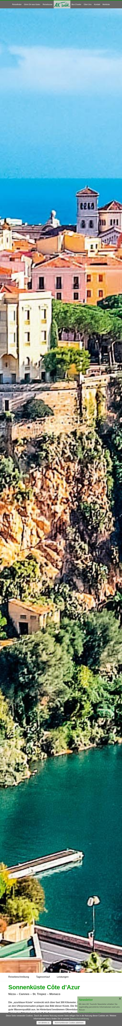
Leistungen (63, 977)
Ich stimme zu (43, 1023)
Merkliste (106, 4)
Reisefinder (17, 4)
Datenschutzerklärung (79, 1018)
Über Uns (88, 4)
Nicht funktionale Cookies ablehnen (69, 1023)
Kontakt (97, 4)
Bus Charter (76, 4)
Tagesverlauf (43, 977)
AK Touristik (62, 4)
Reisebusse (47, 4)
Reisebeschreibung (18, 977)
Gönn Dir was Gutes (32, 4)
